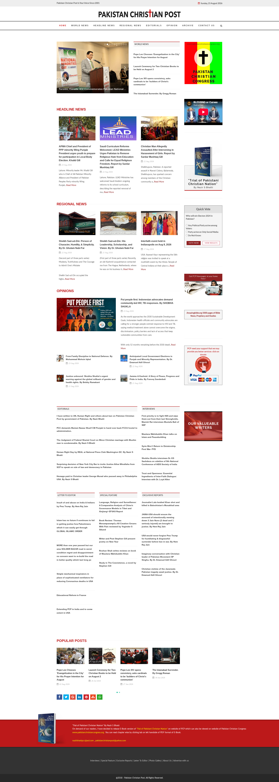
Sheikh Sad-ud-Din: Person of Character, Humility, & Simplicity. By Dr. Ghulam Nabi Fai (76, 244)
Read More (71, 185)
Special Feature (108, 761)
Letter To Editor (141, 761)
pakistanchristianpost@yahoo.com (110, 741)
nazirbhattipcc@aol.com (83, 741)
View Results (211, 243)
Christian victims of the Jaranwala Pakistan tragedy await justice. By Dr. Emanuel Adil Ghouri (160, 572)
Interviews (95, 761)
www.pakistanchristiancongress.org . (88, 733)
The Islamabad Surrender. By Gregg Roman (155, 93)
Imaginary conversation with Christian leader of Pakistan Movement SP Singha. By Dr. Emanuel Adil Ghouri (160, 557)
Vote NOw (194, 243)
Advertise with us (181, 761)
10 (126, 44)
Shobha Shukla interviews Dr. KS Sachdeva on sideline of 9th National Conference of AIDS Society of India (160, 461)
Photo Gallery (155, 761)
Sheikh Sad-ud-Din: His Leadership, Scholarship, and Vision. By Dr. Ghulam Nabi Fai (116, 244)
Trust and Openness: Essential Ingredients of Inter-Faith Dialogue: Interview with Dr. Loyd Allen (159, 476)
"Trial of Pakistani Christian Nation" (152, 729)
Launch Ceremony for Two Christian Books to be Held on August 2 (102, 673)
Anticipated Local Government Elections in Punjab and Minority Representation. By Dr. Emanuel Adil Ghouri (151, 359)
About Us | (168, 761)
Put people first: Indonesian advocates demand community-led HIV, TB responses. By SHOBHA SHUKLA (147, 303)
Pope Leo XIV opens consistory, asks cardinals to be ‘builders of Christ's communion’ (152, 81)
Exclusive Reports (124, 761)
